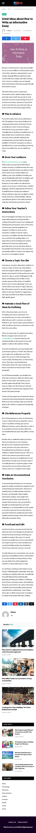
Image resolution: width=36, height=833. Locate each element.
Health (4, 802)
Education (5, 790)
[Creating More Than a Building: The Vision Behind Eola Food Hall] (18, 696)
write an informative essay (13, 162)
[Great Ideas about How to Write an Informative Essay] (18, 53)
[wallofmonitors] (18, 3)
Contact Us (12, 822)
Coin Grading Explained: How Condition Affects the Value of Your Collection (24, 766)
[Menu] (3, 3)
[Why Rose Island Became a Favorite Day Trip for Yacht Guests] (7, 755)
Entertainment (7, 793)
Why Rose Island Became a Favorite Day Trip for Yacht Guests (23, 754)
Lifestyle (5, 799)
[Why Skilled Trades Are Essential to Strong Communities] (18, 667)
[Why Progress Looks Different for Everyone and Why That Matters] (7, 732)
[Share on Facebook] (6, 38)
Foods (4, 809)
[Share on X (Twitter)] (15, 38)
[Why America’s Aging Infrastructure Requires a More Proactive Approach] (18, 638)
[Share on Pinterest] (25, 38)
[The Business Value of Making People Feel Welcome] (7, 744)
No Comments (28, 30)
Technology (5, 787)
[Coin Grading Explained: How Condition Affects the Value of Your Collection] (7, 767)
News (4, 14)
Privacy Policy (23, 822)
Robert (10, 30)
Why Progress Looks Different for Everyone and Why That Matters (24, 732)
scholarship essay (8, 338)
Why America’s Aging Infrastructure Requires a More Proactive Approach (17, 651)
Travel (4, 806)
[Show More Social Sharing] (32, 38)
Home (4, 784)
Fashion (4, 796)
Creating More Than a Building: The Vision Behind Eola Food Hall (16, 708)
